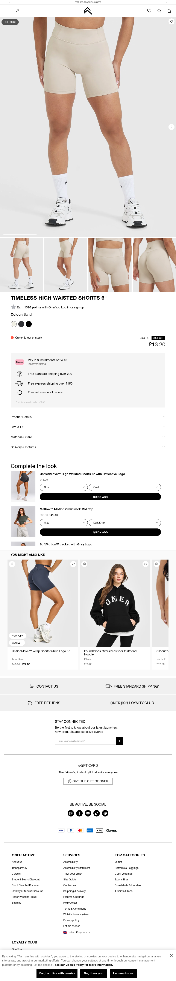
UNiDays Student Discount (27, 891)
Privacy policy (71, 920)
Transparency (19, 867)
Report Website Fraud (24, 896)
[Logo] (88, 11)
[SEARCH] (159, 11)
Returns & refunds (73, 896)
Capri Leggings (123, 873)
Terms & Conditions (74, 908)
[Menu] (7, 10)
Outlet (118, 861)
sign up (79, 307)
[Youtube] (88, 815)
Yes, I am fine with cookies (57, 973)
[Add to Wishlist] (171, 21)
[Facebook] (79, 815)
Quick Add (100, 497)
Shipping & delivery (74, 891)
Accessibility (70, 861)
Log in (65, 307)
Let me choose (123, 973)
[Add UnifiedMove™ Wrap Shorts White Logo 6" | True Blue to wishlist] (73, 564)
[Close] (171, 955)
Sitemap (16, 902)
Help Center (70, 902)
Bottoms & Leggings (126, 867)
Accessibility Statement (76, 867)
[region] (88, 965)
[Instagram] (71, 815)
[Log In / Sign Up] (18, 11)
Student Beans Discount (26, 879)
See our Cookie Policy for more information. (84, 964)
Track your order (72, 873)
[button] (10, 2)
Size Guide (69, 879)
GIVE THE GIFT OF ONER (90, 781)
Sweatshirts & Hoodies (128, 885)
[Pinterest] (105, 815)
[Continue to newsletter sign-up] (119, 741)
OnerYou (17, 949)
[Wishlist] (149, 10)
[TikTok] (96, 815)
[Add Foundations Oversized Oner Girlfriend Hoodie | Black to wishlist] (146, 564)
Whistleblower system (75, 914)
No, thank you (93, 973)
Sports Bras (121, 879)
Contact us (69, 885)
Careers (16, 873)
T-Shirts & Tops (123, 891)
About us (17, 861)
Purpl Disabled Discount (25, 885)
